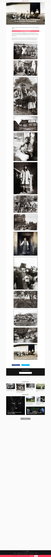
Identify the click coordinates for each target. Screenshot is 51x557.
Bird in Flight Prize (25, 553)
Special (8, 1)
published (23, 32)
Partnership (41, 1)
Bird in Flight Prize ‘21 (12, 1)
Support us (37, 1)
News (6, 1)
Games (3, 1)
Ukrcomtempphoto (31, 553)
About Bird (14, 553)
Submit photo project (19, 553)
